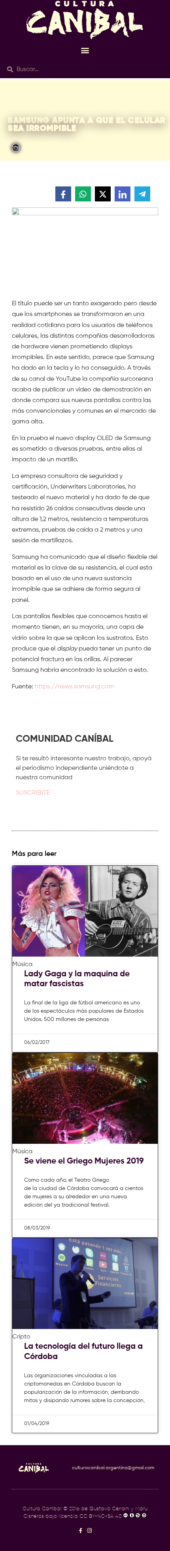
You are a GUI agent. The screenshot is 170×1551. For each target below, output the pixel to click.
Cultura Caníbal (42, 1509)
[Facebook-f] (80, 1530)
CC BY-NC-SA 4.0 (100, 1516)
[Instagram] (89, 1530)
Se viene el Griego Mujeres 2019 (84, 1161)
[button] (85, 49)
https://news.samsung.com (74, 687)
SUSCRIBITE (33, 793)
